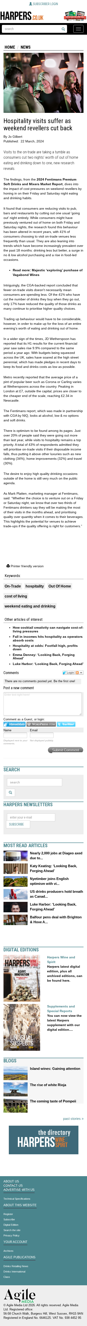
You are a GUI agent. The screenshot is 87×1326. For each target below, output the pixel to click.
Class (6, 1277)
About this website (20, 1205)
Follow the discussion (79, 673)
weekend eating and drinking (30, 606)
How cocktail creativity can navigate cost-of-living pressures (48, 629)
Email (34, 730)
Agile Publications (19, 1257)
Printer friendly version (27, 566)
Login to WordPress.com (41, 724)
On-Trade (13, 586)
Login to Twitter (66, 724)
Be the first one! (64, 681)
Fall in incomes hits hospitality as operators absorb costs (48, 638)
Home (10, 47)
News (26, 47)
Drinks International (14, 1271)
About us (11, 1181)
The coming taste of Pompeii (53, 1101)
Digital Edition (10, 1224)
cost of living (16, 596)
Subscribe (16, 824)
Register (8, 1214)
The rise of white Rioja (48, 1085)
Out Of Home (59, 586)
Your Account (15, 1242)
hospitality (35, 586)
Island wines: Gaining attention (55, 1069)
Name (7, 730)
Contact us (13, 1185)
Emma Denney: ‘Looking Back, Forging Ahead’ (44, 656)
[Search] (63, 29)
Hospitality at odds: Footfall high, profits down (45, 647)
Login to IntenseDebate (14, 724)
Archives (8, 1250)
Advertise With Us (19, 1190)
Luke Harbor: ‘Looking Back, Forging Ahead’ (48, 664)
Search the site (11, 1230)
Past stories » (73, 1119)
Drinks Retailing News (15, 1266)
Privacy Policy (11, 1235)
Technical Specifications (16, 1198)
